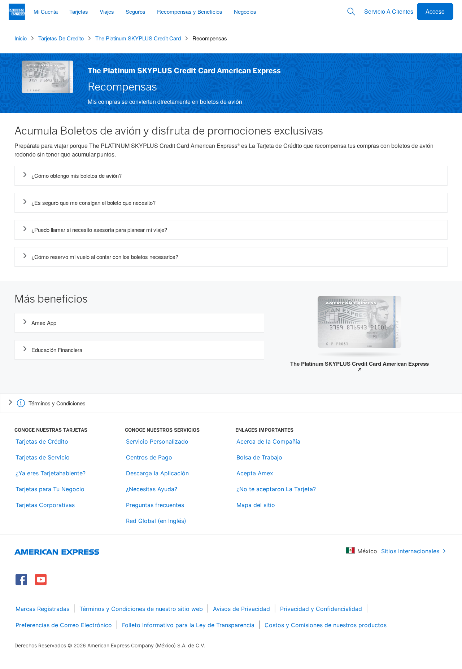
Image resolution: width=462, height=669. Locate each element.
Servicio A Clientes (388, 11)
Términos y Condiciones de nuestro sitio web (141, 608)
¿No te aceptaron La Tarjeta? (276, 489)
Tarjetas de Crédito (42, 441)
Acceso (435, 11)
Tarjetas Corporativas (45, 505)
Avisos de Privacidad (241, 608)
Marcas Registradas (42, 608)
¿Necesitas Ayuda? (151, 489)
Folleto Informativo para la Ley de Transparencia (188, 625)
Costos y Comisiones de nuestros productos (326, 625)
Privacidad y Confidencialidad (321, 608)
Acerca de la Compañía (268, 441)
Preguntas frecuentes (155, 505)
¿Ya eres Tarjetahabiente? (51, 473)
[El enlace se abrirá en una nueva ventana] (21, 579)
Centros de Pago (149, 457)
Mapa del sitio (255, 505)
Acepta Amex (254, 473)
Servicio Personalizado (157, 441)
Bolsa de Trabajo (259, 457)
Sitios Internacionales (410, 551)
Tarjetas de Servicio (43, 457)
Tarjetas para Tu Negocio (50, 489)
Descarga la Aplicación (157, 473)
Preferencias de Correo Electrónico (64, 625)
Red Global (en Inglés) (156, 520)
